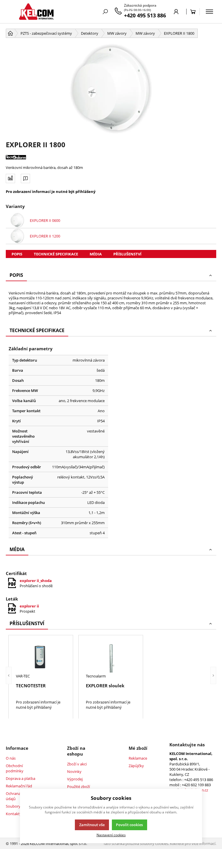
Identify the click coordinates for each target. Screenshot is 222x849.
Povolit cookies (129, 824)
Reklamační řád (19, 786)
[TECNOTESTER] (41, 657)
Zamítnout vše (92, 824)
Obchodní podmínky (14, 768)
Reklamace (138, 758)
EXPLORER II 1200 (45, 236)
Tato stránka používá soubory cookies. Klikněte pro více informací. (159, 843)
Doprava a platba (20, 778)
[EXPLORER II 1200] (17, 236)
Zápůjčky (136, 765)
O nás (11, 758)
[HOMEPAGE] (10, 33)
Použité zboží (78, 786)
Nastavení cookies (111, 835)
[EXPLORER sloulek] (111, 657)
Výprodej (75, 779)
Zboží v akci (77, 764)
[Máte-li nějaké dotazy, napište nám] (25, 178)
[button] (9, 675)
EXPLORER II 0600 (45, 220)
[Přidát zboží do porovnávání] (10, 178)
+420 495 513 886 (145, 15)
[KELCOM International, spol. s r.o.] (36, 11)
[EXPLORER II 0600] (17, 220)
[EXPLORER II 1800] (111, 89)
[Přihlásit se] (176, 11)
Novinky (74, 771)
